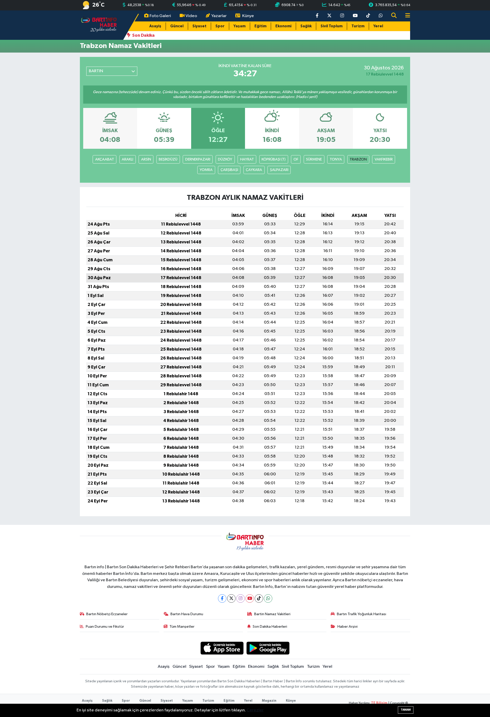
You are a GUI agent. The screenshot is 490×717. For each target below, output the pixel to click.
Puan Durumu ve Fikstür (105, 626)
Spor (220, 26)
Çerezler (255, 710)
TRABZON (358, 159)
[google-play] (268, 648)
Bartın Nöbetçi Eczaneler (107, 614)
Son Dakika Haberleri (270, 626)
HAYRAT (247, 159)
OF (295, 159)
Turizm (357, 26)
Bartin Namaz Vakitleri (272, 614)
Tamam (406, 709)
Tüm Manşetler (181, 626)
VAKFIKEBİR (384, 159)
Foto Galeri (160, 16)
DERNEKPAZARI (197, 159)
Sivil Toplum (331, 26)
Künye (248, 16)
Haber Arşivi (347, 626)
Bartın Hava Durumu (186, 614)
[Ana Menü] (405, 15)
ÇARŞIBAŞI (229, 170)
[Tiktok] (259, 598)
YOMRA (206, 170)
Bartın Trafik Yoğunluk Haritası (361, 614)
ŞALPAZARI (279, 170)
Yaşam (240, 26)
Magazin (269, 700)
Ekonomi (283, 26)
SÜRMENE (314, 159)
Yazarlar (219, 16)
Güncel (176, 26)
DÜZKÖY (225, 159)
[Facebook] (222, 598)
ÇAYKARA (254, 170)
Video (191, 16)
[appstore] (221, 648)
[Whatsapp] (268, 598)
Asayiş (155, 26)
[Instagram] (240, 598)
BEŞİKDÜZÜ (168, 159)
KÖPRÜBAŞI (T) (274, 159)
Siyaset (199, 26)
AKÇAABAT (104, 159)
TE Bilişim (379, 703)
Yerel (378, 26)
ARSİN (146, 159)
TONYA (336, 159)
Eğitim (260, 26)
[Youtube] (250, 598)
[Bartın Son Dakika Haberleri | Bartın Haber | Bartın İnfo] (99, 25)
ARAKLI (127, 159)
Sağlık (306, 26)
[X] (231, 598)
